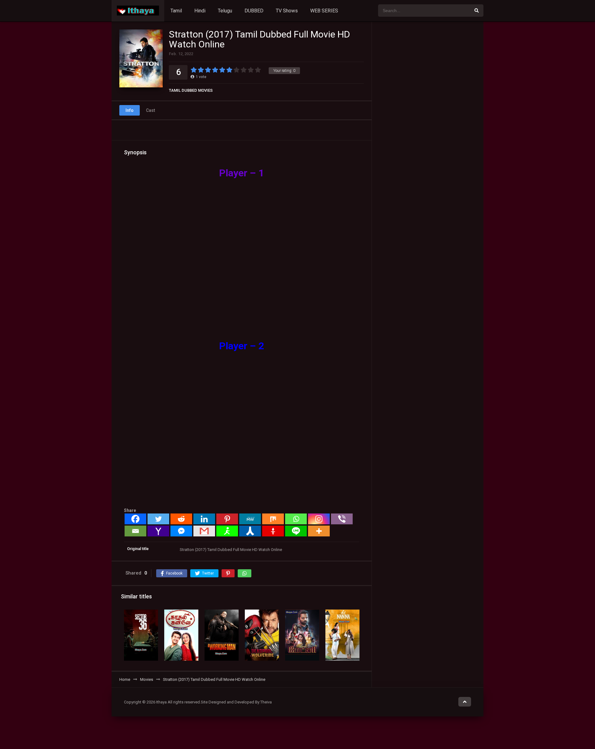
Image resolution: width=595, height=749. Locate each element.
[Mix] (273, 518)
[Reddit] (181, 518)
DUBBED (254, 11)
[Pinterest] (227, 518)
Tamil (176, 11)
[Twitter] (158, 518)
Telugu (225, 11)
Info (130, 110)
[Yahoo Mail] (158, 531)
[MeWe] (250, 518)
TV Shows (287, 11)
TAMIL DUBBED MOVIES (191, 90)
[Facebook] (135, 518)
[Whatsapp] (296, 518)
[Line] (296, 531)
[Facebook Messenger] (181, 531)
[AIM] (227, 531)
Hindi (199, 11)
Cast (150, 110)
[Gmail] (204, 531)
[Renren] (250, 531)
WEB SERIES (324, 11)
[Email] (135, 531)
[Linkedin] (204, 518)
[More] (319, 531)
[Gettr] (273, 531)
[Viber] (342, 518)
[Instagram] (319, 518)
